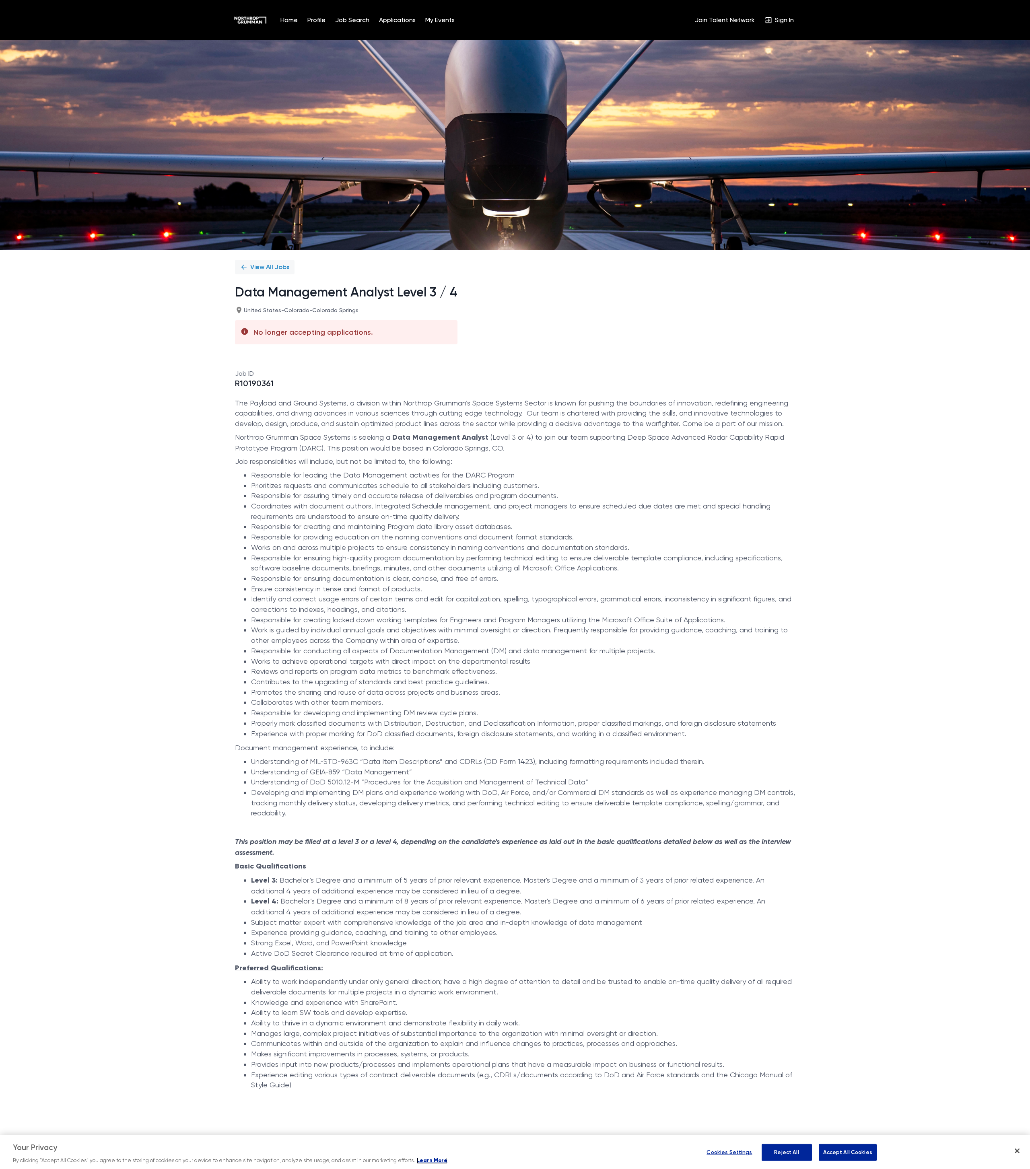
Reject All (786, 1152)
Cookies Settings (729, 1152)
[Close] (1017, 1151)
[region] (515, 1152)
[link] (250, 20)
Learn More (432, 1160)
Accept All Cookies (847, 1152)
